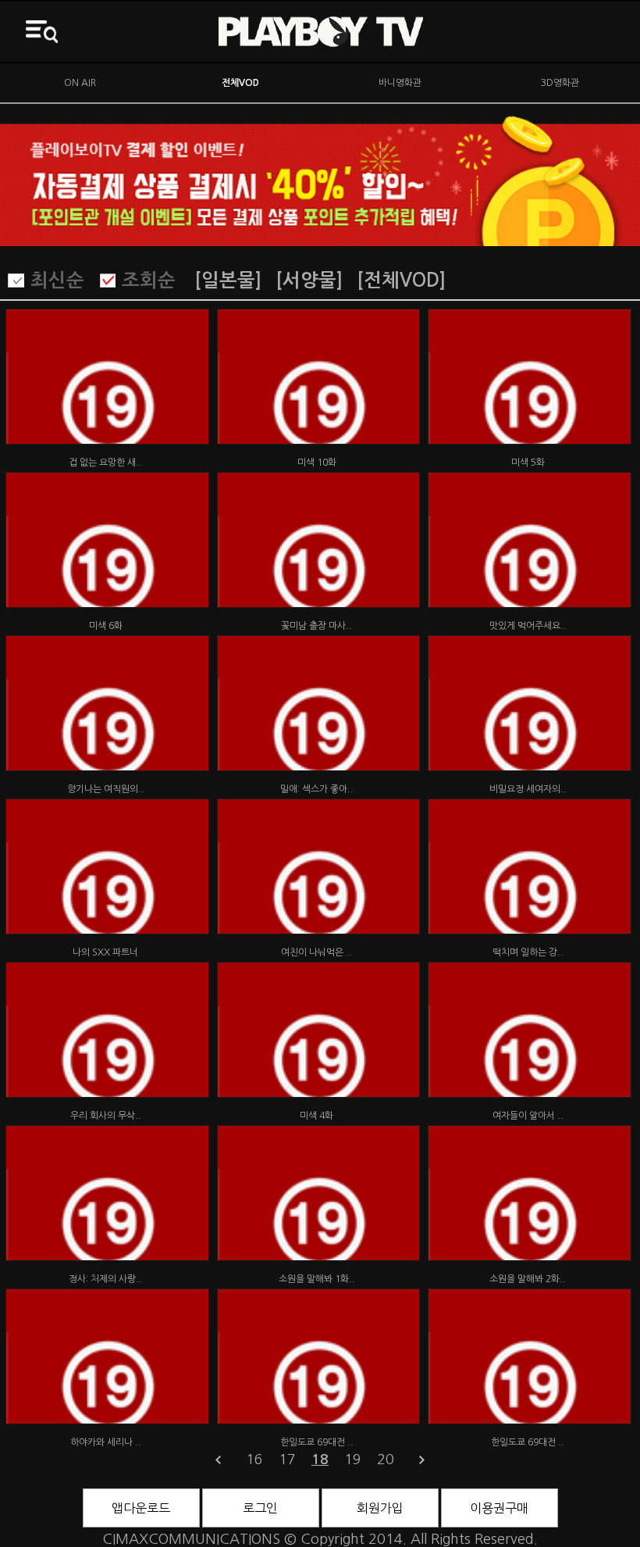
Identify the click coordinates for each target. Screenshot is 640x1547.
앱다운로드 (141, 1508)
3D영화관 (560, 83)
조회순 (149, 280)
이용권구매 (499, 1508)
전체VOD (240, 83)
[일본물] (227, 280)
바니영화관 (400, 83)
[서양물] (309, 280)
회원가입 (380, 1508)
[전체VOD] (401, 280)
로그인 (260, 1508)
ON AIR (80, 83)
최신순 (57, 280)
